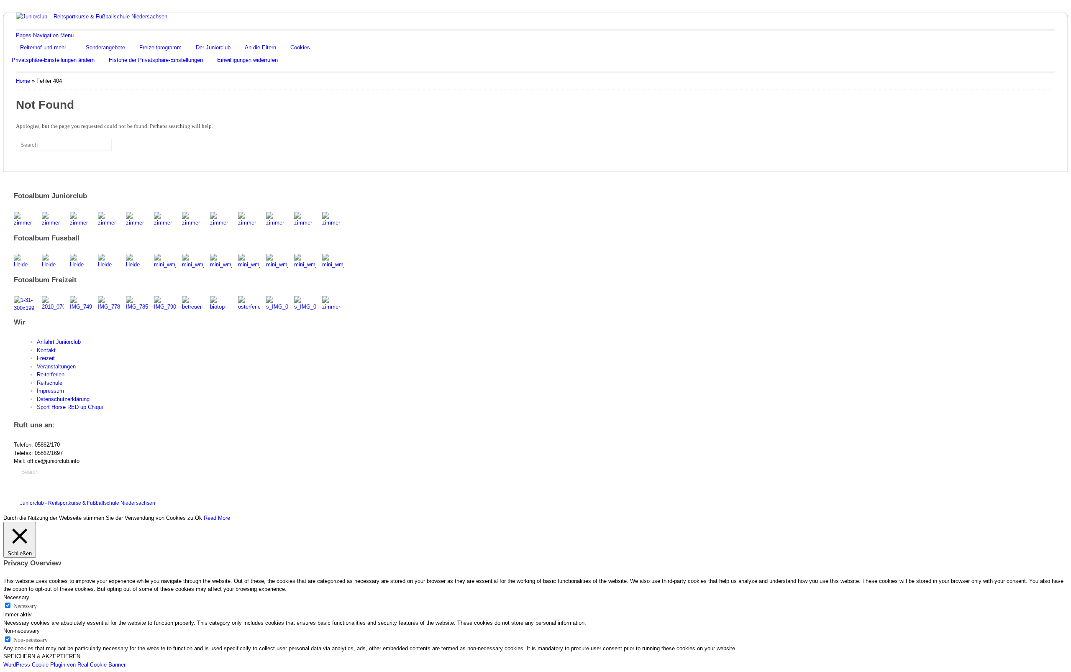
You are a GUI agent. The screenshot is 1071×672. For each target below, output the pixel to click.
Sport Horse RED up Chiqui (70, 407)
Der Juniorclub (213, 47)
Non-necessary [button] (21, 631)
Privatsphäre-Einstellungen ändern (53, 60)
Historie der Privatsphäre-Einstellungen (156, 60)
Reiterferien (50, 374)
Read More (217, 518)
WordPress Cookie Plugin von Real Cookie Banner (64, 665)
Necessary (25, 606)
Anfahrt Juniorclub (59, 342)
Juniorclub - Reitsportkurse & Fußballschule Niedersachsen (87, 503)
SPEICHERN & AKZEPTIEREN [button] (41, 656)
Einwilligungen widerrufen (247, 60)
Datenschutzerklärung (63, 399)
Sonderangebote (105, 47)
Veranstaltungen (56, 366)
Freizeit (46, 358)
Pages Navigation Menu (45, 35)
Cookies (300, 47)
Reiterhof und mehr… (46, 47)
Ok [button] (198, 518)
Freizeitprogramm (160, 47)
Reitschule (49, 383)
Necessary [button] (16, 597)
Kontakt (46, 350)
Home (23, 81)
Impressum (50, 391)
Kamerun (1018, 501)
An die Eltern (260, 47)
